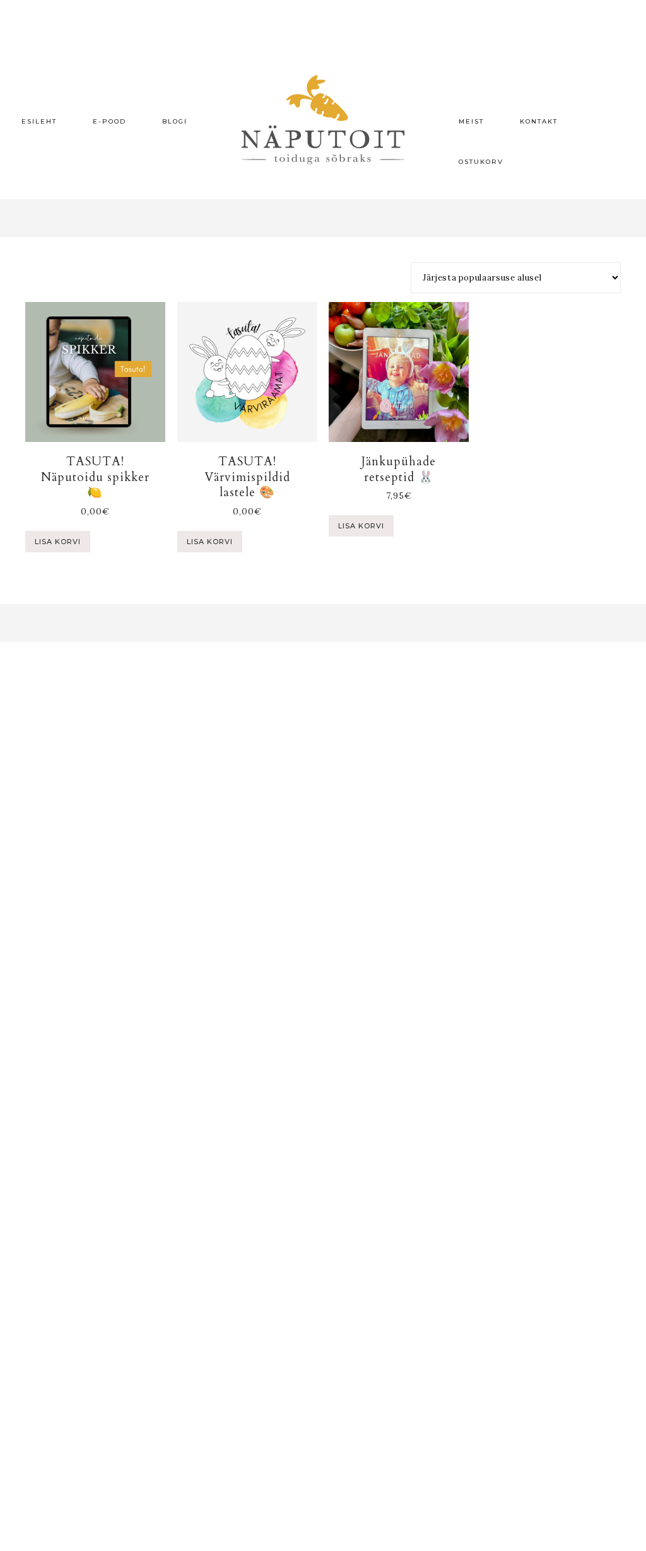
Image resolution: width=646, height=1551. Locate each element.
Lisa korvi (58, 541)
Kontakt (539, 121)
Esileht (39, 121)
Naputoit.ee (323, 120)
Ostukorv (481, 162)
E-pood (109, 121)
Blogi (174, 121)
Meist (471, 121)
